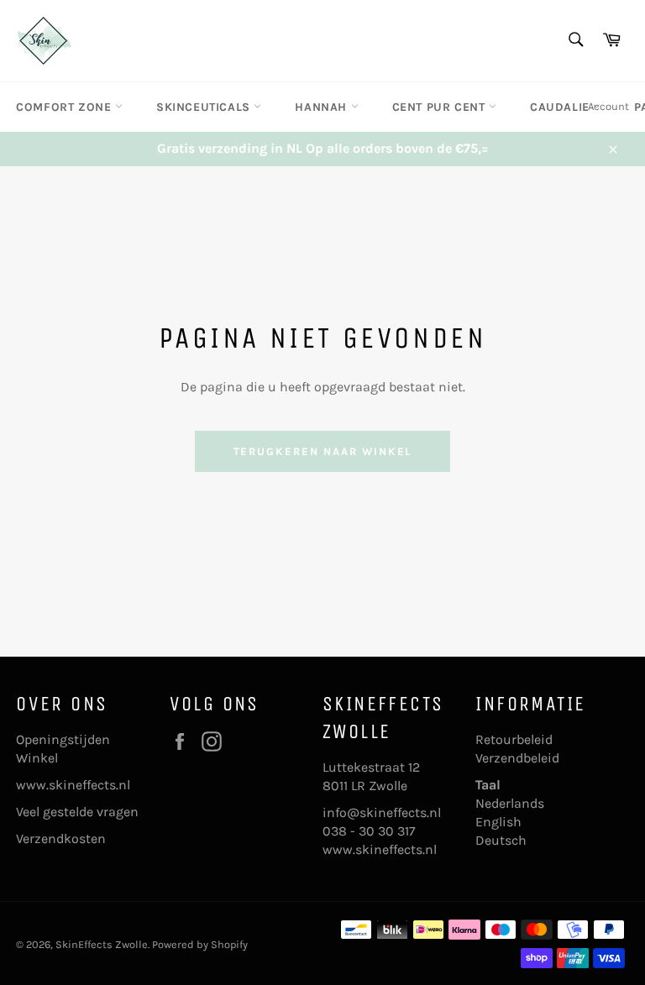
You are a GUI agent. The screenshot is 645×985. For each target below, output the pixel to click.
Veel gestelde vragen (77, 812)
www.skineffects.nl (73, 785)
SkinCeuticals (205, 107)
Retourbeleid (514, 739)
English (498, 822)
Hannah (322, 107)
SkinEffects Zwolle (101, 944)
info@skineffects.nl (381, 812)
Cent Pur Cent (440, 107)
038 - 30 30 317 (369, 831)
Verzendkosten (61, 838)
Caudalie (561, 107)
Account (608, 106)
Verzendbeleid (517, 758)
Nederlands (509, 803)
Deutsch (501, 840)
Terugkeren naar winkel (322, 451)
